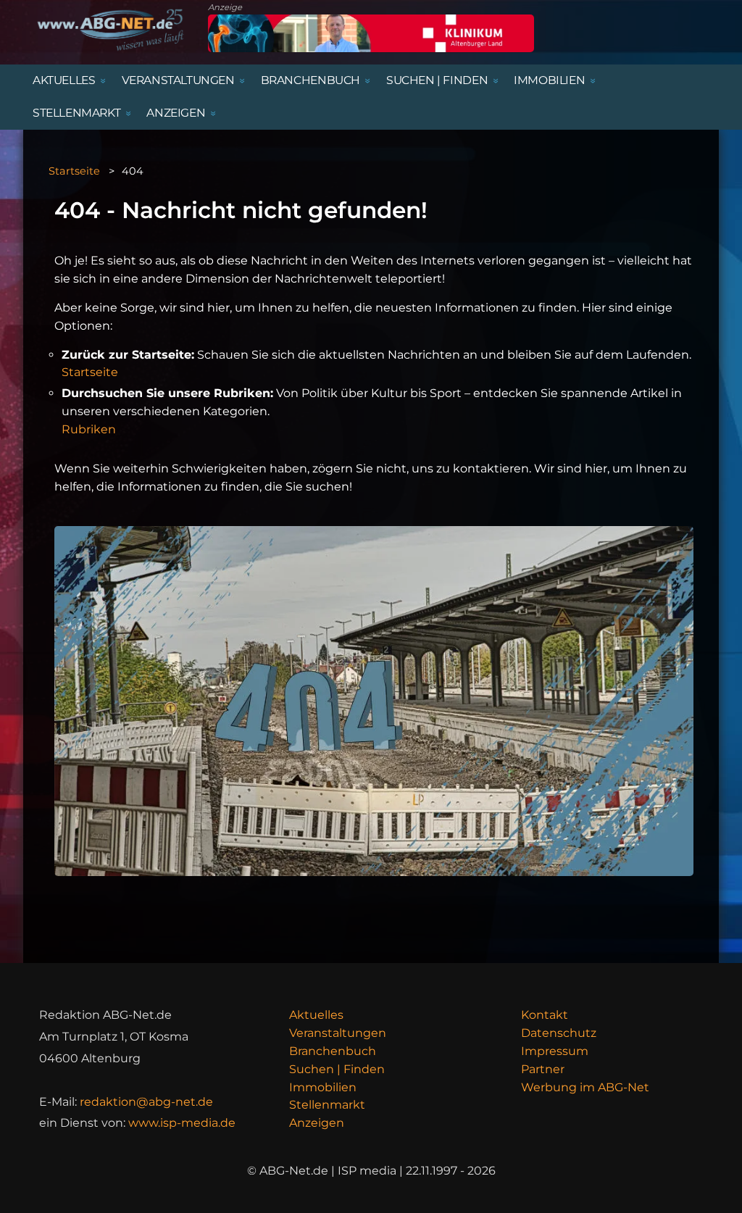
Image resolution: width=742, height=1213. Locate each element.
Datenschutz (558, 1033)
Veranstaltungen (337, 1033)
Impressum (554, 1051)
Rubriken (89, 429)
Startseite (74, 171)
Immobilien (323, 1087)
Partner (542, 1069)
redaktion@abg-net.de (146, 1102)
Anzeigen (316, 1123)
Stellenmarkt (327, 1105)
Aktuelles (316, 1015)
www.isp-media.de (181, 1123)
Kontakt (544, 1015)
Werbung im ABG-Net (585, 1087)
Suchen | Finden (337, 1069)
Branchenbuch (332, 1051)
